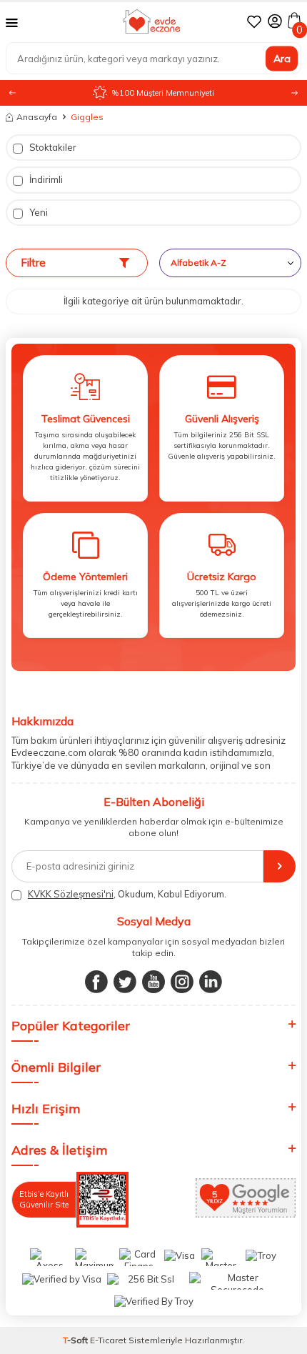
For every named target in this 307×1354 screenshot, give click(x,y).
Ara (282, 57)
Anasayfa (36, 116)
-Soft (76, 1340)
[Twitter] (125, 981)
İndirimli (45, 179)
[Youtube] (153, 981)
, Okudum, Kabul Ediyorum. (127, 894)
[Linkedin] (210, 981)
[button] (294, 93)
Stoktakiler (51, 147)
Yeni (37, 212)
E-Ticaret (108, 1340)
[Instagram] (182, 981)
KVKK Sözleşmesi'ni (71, 894)
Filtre (33, 262)
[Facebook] (96, 981)
